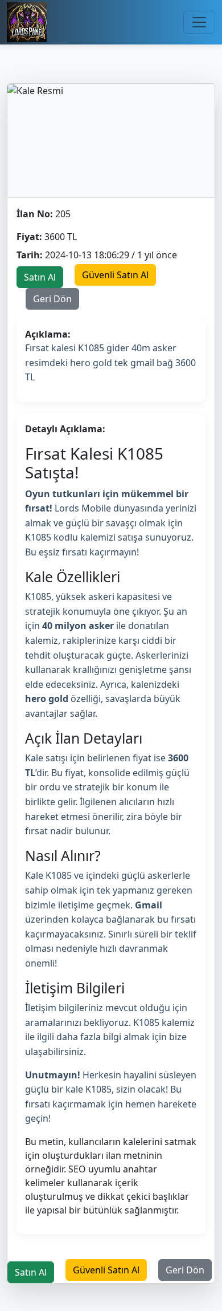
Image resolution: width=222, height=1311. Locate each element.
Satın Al (40, 277)
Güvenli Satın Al (115, 275)
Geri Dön (52, 299)
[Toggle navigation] (199, 22)
